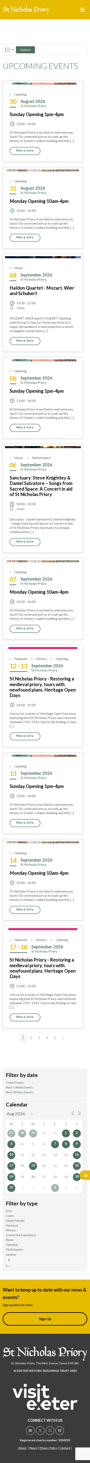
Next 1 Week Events (19, 1087)
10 (11, 1154)
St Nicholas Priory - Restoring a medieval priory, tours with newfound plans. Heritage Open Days (43, 687)
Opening (20, 94)
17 (11, 1165)
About (22, 1448)
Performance (41, 458)
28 (22, 1132)
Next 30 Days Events (19, 1092)
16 (77, 1154)
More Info (25, 150)
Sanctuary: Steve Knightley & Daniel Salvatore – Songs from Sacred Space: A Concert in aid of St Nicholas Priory (41, 486)
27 (11, 1132)
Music (18, 268)
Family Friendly (15, 1220)
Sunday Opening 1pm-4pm (37, 114)
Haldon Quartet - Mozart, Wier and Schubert (42, 290)
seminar (11, 1254)
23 (77, 1165)
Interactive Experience (21, 1235)
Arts (9, 1211)
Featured (20, 659)
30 (77, 1176)
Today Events (15, 1082)
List (7, 49)
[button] (82, 10)
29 (33, 1132)
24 (11, 1176)
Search (25, 50)
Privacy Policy (48, 1448)
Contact (64, 1448)
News (33, 1448)
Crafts (10, 1215)
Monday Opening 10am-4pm (39, 201)
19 (33, 1165)
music (21, 307)
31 (11, 1187)
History (41, 659)
